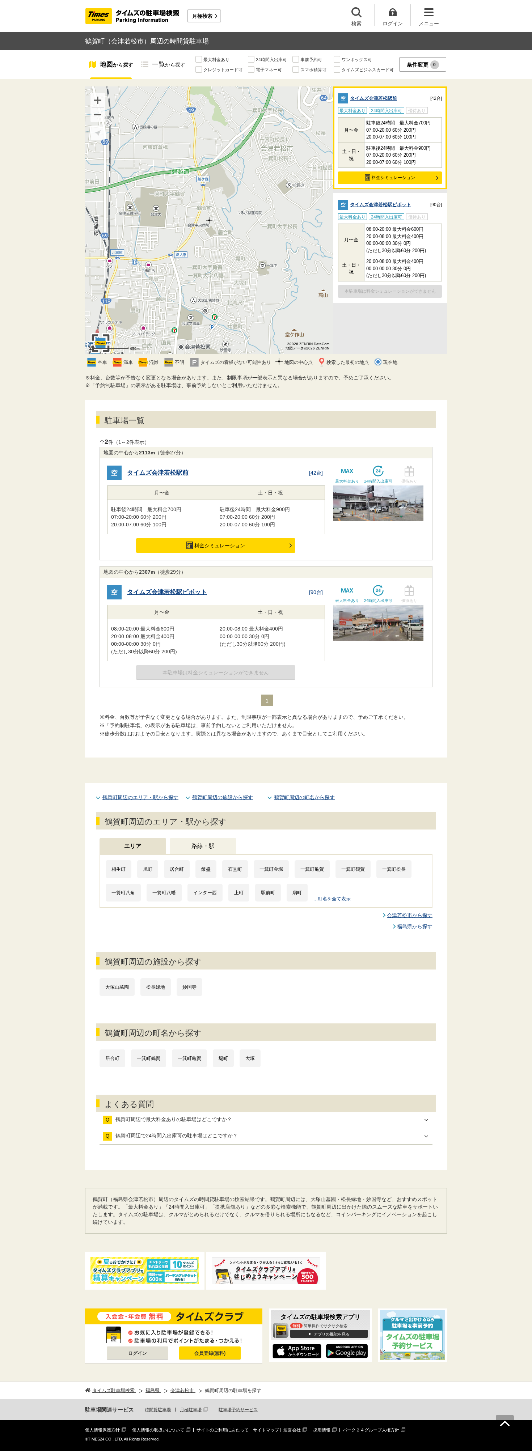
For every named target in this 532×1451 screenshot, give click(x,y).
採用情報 (321, 1430)
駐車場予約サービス (238, 1409)
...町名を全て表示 (332, 898)
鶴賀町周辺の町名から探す (304, 797)
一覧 (168, 64)
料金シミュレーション (393, 177)
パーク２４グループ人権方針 (371, 1430)
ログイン (137, 1353)
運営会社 (292, 1430)
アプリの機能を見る (332, 1334)
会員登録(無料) (209, 1353)
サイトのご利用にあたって (223, 1430)
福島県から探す (414, 926)
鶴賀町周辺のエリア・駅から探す (140, 797)
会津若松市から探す (409, 915)
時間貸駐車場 (158, 1409)
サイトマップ (266, 1430)
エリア (133, 846)
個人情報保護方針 (102, 1430)
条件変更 (421, 64)
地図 (116, 64)
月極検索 (202, 16)
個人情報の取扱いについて (158, 1430)
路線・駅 (203, 846)
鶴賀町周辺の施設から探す (222, 797)
